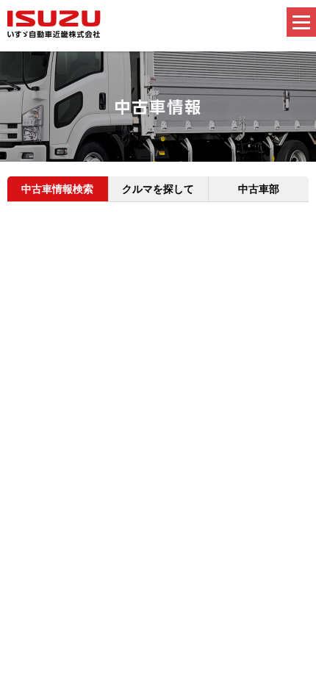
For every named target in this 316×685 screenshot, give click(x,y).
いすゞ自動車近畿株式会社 (54, 24)
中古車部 (258, 189)
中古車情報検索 (57, 189)
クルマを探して (158, 189)
